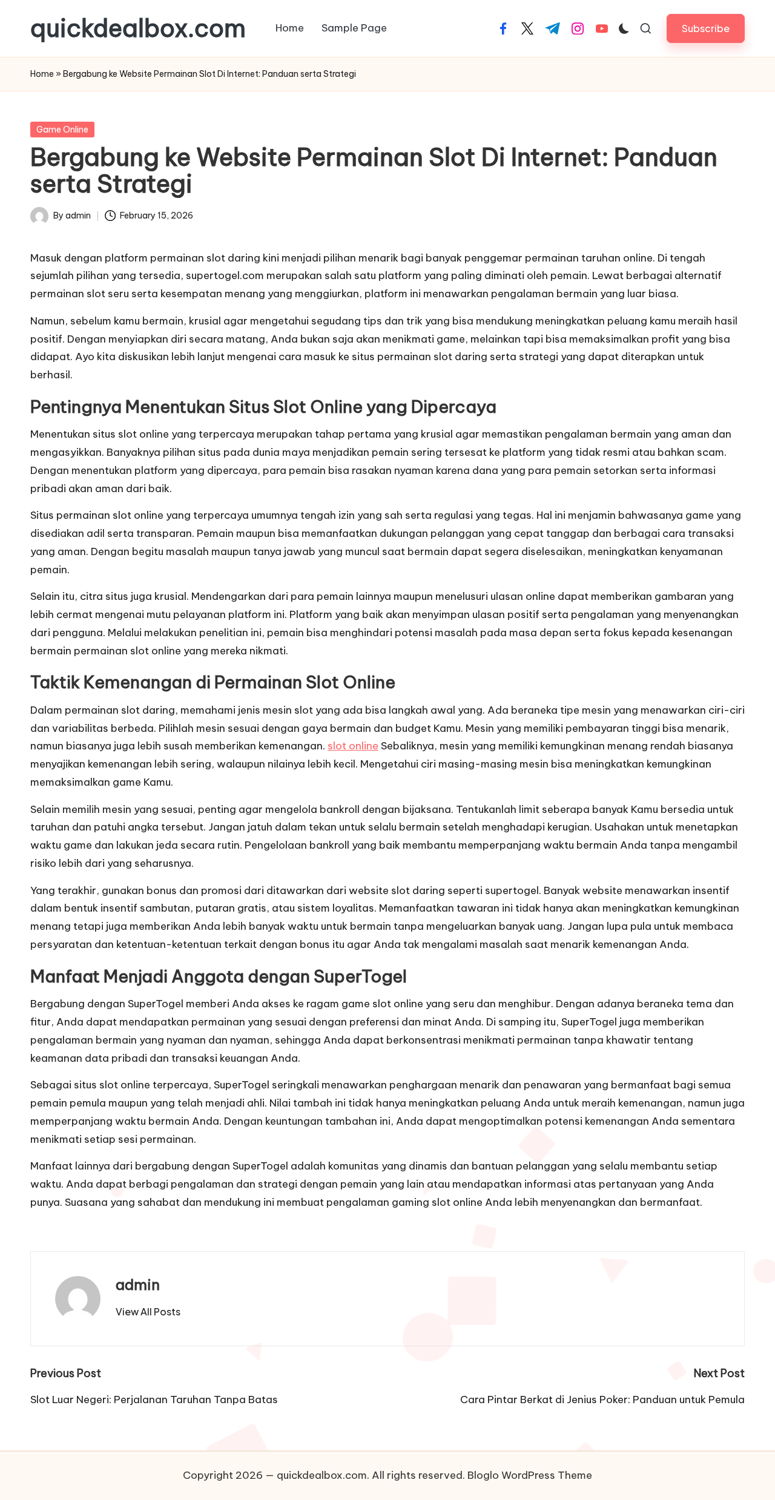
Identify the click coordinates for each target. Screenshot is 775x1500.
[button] (706, 28)
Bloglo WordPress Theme (529, 1475)
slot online (353, 745)
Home (42, 73)
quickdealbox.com (138, 28)
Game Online (62, 129)
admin (138, 1284)
